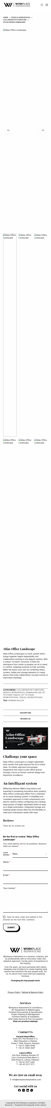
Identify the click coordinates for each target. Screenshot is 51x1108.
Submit (11, 927)
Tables (22, 697)
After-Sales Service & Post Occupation (25, 1019)
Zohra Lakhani (40, 1105)
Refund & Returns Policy (32, 992)
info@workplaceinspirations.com (26, 1079)
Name (6, 862)
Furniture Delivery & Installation (25, 1016)
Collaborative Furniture (30, 690)
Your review (9, 888)
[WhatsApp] (31, 1090)
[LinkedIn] (27, 1090)
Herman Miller (33, 692)
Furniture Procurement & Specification (25, 1012)
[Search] (42, 5)
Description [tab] (25, 713)
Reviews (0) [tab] (25, 719)
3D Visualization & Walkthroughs (25, 1010)
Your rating (6, 854)
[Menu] (47, 5)
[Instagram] (23, 1090)
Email (6, 875)
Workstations (35, 697)
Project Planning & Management (25, 1014)
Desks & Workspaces (14, 692)
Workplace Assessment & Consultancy (25, 1007)
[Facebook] (19, 1090)
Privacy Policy (14, 992)
